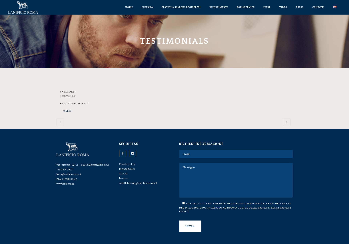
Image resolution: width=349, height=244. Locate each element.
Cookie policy (127, 164)
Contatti (123, 173)
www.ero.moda (65, 183)
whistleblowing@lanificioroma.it (138, 183)
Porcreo (124, 178)
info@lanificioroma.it (68, 174)
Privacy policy (127, 169)
